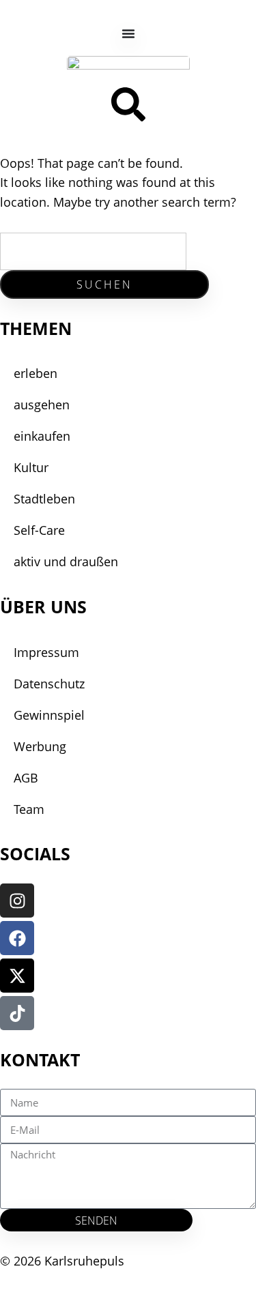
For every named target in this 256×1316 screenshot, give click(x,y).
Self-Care (39, 530)
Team (29, 809)
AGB (26, 778)
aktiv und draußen (66, 561)
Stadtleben (44, 499)
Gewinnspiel (49, 715)
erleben (35, 373)
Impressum (46, 652)
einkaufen (42, 436)
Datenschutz (49, 683)
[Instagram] (17, 900)
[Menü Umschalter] (128, 33)
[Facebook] (17, 938)
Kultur (31, 467)
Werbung (40, 746)
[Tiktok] (17, 1013)
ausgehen (42, 404)
